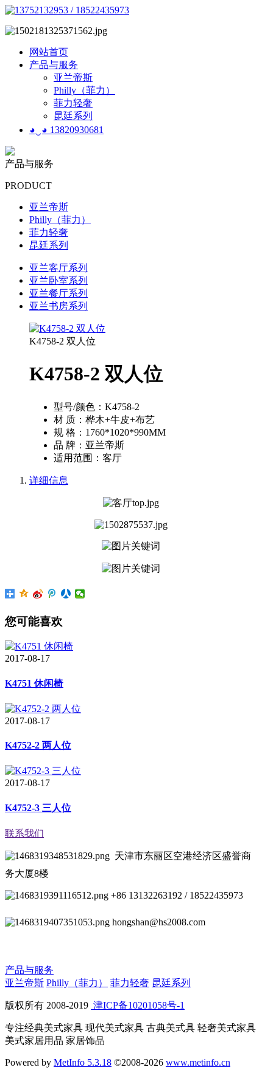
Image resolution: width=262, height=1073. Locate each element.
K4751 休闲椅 (34, 683)
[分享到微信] (80, 593)
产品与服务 (53, 65)
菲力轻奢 (73, 103)
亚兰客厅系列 (58, 267)
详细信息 (48, 480)
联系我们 (24, 833)
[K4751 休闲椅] (39, 646)
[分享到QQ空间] (24, 593)
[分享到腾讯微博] (52, 593)
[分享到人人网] (66, 593)
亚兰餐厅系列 (58, 293)
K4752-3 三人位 (38, 808)
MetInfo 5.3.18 (83, 1062)
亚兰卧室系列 (58, 280)
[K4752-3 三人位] (43, 771)
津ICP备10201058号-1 (138, 1005)
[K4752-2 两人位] (43, 709)
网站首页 (48, 52)
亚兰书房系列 (58, 306)
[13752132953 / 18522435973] (67, 10)
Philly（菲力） (84, 90)
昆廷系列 (73, 116)
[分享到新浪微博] (38, 593)
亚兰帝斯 (73, 77)
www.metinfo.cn (198, 1062)
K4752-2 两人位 (38, 745)
